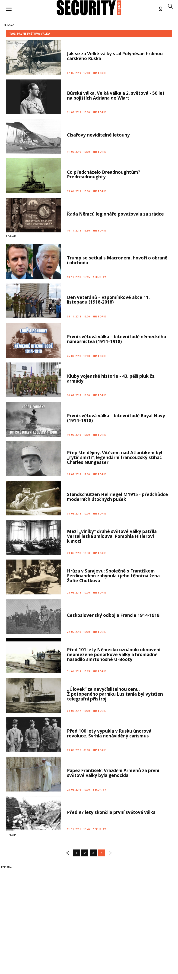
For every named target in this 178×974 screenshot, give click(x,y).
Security (99, 277)
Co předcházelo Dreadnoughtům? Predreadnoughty (103, 174)
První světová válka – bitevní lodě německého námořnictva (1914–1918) (116, 339)
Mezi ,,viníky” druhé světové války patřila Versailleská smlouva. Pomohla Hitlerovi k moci (112, 536)
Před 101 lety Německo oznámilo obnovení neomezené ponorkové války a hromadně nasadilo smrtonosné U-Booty (113, 654)
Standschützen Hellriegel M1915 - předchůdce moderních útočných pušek (117, 496)
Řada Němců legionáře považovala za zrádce (115, 214)
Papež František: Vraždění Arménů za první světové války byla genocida (113, 772)
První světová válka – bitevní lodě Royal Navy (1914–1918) (116, 418)
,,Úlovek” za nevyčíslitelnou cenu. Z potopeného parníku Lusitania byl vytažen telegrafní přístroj (115, 694)
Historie (99, 73)
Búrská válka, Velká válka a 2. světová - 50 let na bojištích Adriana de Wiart (116, 95)
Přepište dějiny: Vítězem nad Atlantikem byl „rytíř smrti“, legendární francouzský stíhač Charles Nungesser (114, 457)
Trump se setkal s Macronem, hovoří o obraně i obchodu (117, 260)
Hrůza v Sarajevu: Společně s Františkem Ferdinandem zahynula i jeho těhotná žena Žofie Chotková (113, 576)
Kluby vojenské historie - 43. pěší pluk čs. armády (111, 378)
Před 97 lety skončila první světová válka (111, 812)
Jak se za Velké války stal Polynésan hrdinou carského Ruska (115, 56)
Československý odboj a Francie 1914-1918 (113, 615)
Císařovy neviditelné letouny (98, 135)
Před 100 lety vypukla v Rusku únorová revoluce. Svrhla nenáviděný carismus (109, 733)
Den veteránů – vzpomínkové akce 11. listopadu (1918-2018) (108, 299)
